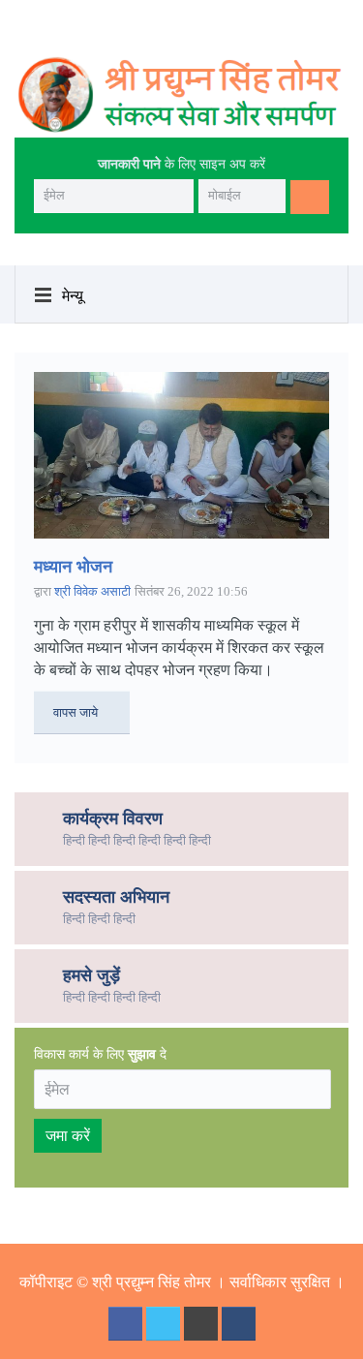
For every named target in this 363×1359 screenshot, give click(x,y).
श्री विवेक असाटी (92, 591)
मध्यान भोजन (73, 566)
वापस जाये (75, 712)
